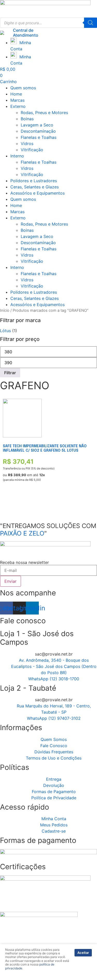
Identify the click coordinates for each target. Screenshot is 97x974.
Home (16, 94)
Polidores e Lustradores (33, 180)
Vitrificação (32, 149)
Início (4, 310)
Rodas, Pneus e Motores (44, 112)
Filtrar (10, 372)
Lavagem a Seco (37, 124)
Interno (17, 155)
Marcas (17, 100)
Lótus (5, 330)
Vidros (27, 143)
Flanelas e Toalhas (38, 137)
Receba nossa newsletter (24, 562)
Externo (18, 106)
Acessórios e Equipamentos (37, 193)
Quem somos (23, 87)
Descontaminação (38, 131)
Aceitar (83, 953)
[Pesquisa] (90, 23)
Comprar (11, 504)
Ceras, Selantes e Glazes (34, 186)
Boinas (27, 118)
